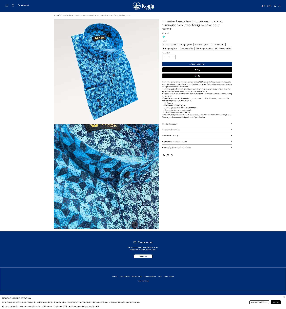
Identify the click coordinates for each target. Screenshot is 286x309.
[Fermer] (284, 297)
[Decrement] (164, 57)
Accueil (57, 15)
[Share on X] (172, 155)
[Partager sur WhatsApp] (168, 155)
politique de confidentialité (90, 306)
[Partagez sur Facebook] (163, 155)
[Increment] (173, 57)
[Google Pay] (197, 75)
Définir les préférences (259, 302)
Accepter (275, 302)
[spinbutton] (168, 57)
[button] (13, 5)
